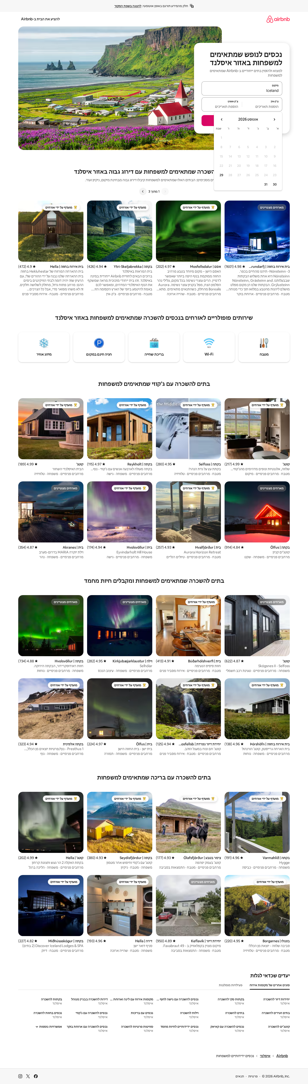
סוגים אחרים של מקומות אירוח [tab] (270, 985)
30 (275, 184)
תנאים (240, 1076)
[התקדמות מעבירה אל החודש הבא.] (221, 119)
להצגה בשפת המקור (127, 6)
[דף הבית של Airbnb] (278, 19)
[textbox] (262, 106)
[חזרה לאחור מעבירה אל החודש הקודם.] (274, 119)
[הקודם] (165, 191)
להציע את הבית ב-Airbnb (40, 19)
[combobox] (242, 90)
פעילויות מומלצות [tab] (230, 985)
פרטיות (253, 1076)
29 (221, 175)
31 (265, 184)
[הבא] (143, 191)
